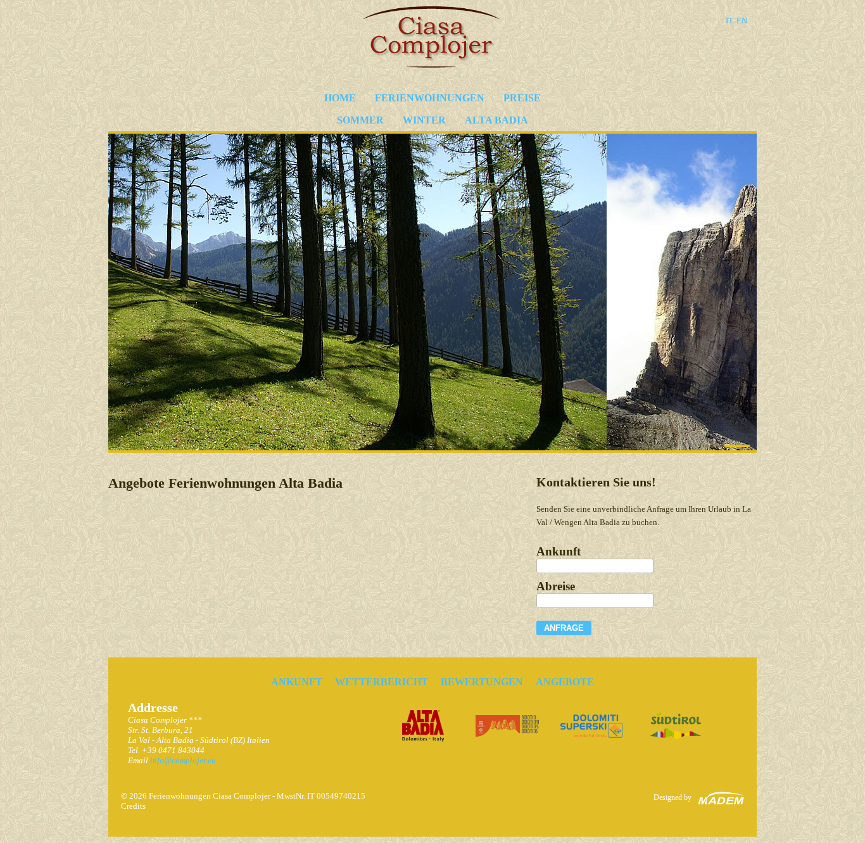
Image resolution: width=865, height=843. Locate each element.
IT (729, 20)
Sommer (360, 120)
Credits (133, 806)
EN (741, 20)
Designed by (672, 797)
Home (340, 97)
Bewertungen (482, 681)
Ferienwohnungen (429, 97)
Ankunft (296, 681)
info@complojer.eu (183, 760)
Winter (424, 120)
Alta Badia (496, 120)
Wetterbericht (381, 681)
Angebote (565, 681)
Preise (522, 97)
